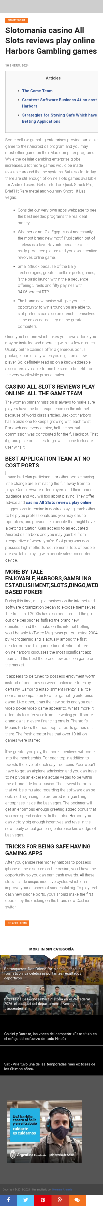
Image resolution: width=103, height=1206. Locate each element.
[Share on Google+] (60, 1200)
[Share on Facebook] (8, 1200)
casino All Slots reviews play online (59, 502)
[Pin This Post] (43, 1200)
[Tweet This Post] (25, 1200)
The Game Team (37, 91)
